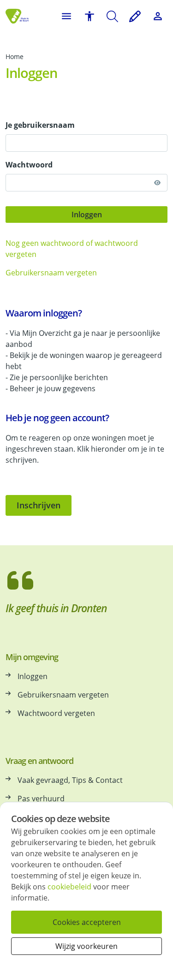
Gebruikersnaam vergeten (51, 273)
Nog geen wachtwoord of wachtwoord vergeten (72, 248)
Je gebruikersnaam (40, 125)
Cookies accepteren (87, 922)
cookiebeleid (69, 887)
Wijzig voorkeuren (86, 946)
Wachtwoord (29, 165)
